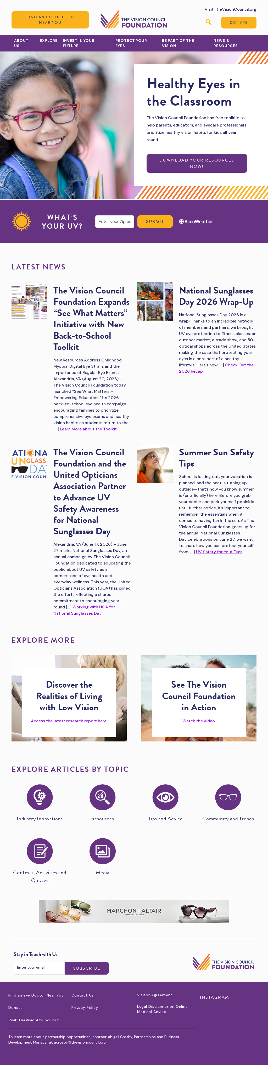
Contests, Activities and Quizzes (39, 876)
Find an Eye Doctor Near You (50, 19)
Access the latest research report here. (69, 721)
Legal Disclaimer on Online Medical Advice (162, 1009)
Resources (102, 818)
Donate (239, 22)
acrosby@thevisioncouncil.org (80, 1042)
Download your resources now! (196, 163)
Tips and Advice (165, 818)
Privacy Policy (84, 1007)
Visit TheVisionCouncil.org (230, 9)
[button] (208, 22)
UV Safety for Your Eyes (219, 552)
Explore (49, 40)
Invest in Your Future (78, 43)
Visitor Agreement (154, 995)
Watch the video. (199, 721)
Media (102, 872)
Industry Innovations (40, 818)
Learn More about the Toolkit (88, 429)
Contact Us (82, 995)
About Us (21, 43)
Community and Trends (228, 818)
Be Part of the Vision (178, 43)
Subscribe (86, 968)
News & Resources (226, 43)
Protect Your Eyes (131, 43)
